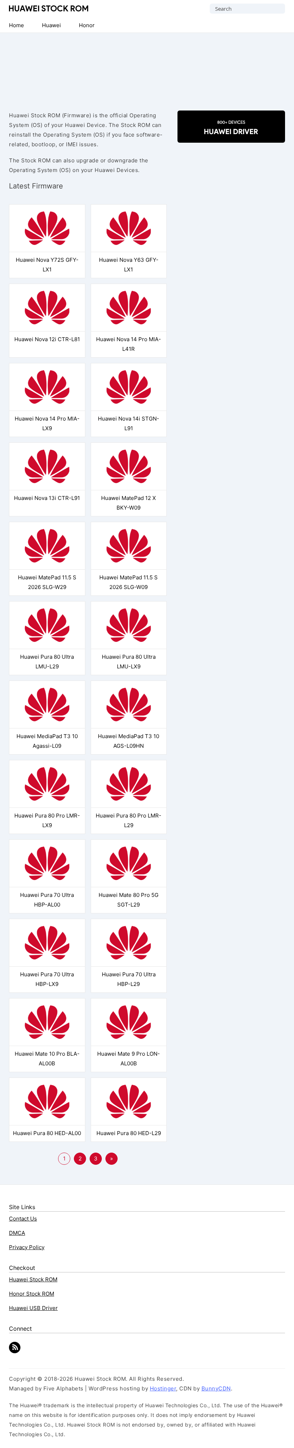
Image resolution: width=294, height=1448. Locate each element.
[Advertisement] (147, 66)
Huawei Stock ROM (48, 8)
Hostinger (163, 1388)
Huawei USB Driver (33, 1308)
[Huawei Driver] (231, 136)
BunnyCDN (216, 1388)
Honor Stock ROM (31, 1293)
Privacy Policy (26, 1247)
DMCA (17, 1232)
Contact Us (23, 1218)
